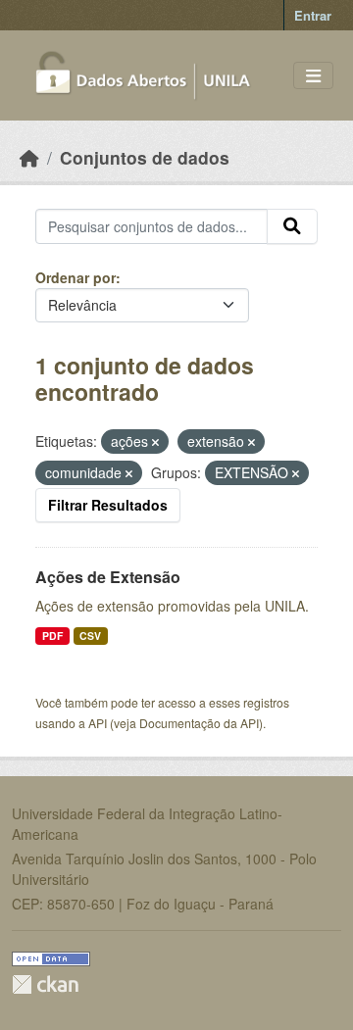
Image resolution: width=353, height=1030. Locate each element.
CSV (90, 635)
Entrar (312, 15)
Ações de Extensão (107, 576)
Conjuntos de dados (144, 157)
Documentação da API (199, 722)
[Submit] (292, 226)
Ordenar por (75, 277)
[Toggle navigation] (313, 76)
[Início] (29, 157)
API (97, 722)
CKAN (45, 984)
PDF (52, 635)
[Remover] (155, 442)
